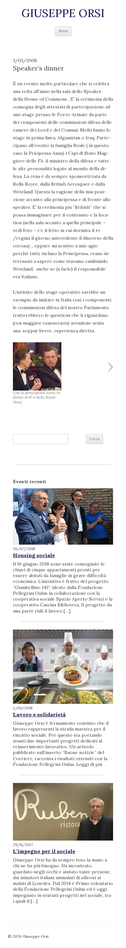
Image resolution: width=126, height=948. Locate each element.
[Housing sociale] (63, 516)
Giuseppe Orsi (63, 13)
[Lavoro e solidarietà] (63, 667)
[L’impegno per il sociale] (63, 812)
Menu (63, 31)
